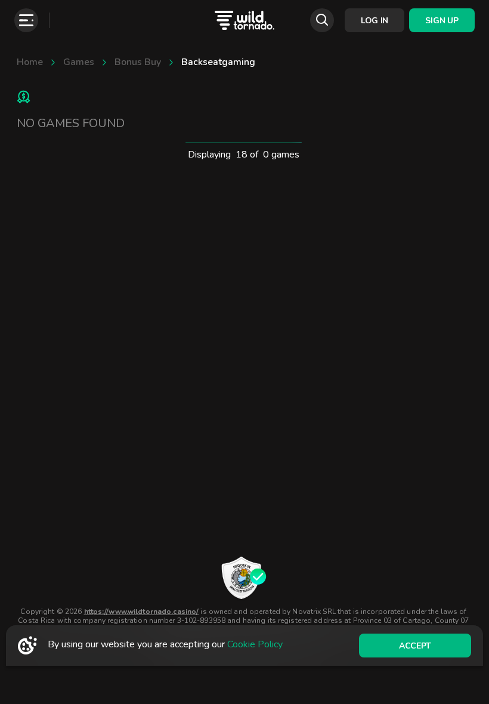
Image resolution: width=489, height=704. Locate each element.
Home (30, 62)
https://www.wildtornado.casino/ (141, 611)
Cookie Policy (255, 644)
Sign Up (441, 20)
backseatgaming (218, 62)
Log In (374, 20)
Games (78, 62)
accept (415, 645)
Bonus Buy (137, 62)
